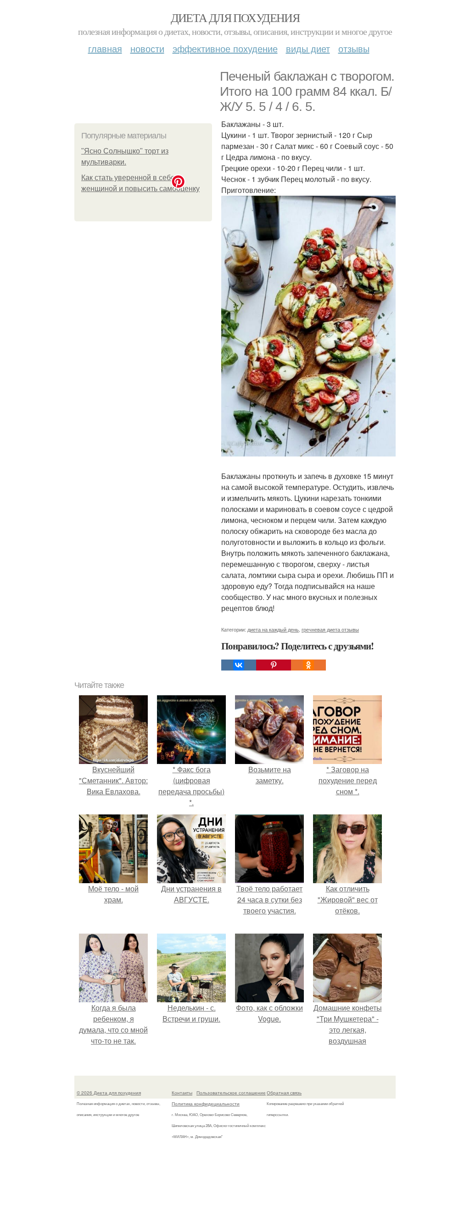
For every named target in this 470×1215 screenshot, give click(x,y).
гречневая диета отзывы (330, 629)
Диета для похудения (235, 17)
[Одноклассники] (308, 665)
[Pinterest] (273, 665)
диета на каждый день (273, 629)
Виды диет (308, 48)
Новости (147, 48)
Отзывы (353, 48)
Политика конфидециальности (206, 1103)
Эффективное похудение (225, 48)
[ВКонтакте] (238, 665)
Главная (105, 48)
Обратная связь (284, 1092)
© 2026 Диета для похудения (109, 1092)
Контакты (182, 1092)
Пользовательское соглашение (231, 1092)
